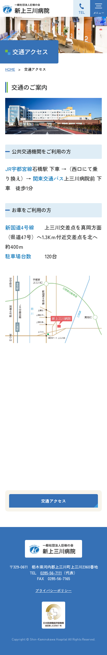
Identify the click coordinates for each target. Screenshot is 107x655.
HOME (10, 69)
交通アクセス (53, 501)
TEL (81, 12)
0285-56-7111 (51, 572)
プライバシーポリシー (53, 590)
